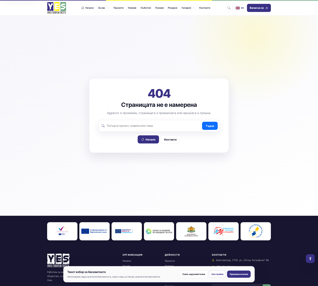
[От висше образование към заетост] (256, 231)
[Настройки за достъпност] (310, 258)
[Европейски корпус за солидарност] (127, 231)
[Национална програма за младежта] (223, 231)
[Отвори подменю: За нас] (108, 8)
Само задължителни (193, 274)
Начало (151, 139)
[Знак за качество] (62, 231)
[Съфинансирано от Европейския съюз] (94, 231)
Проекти (170, 260)
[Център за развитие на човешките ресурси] (159, 231)
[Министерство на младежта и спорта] (191, 231)
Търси (210, 125)
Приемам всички (239, 274)
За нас (126, 265)
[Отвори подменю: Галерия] (193, 8)
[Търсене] (228, 7)
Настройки (217, 274)
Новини (169, 265)
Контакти (170, 139)
